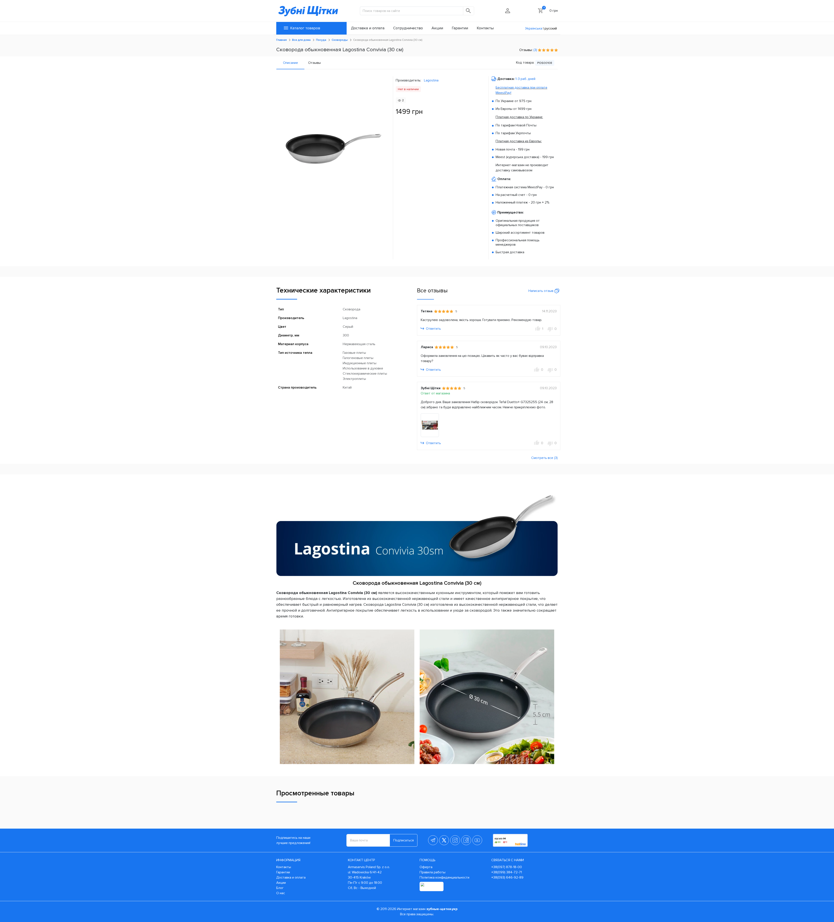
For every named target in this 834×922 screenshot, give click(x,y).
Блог (280, 888)
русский (550, 28)
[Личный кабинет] (507, 11)
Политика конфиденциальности (444, 877)
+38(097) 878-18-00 (506, 867)
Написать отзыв (541, 291)
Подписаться (403, 840)
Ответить (433, 328)
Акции (281, 883)
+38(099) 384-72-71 (506, 872)
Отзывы (314, 63)
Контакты (283, 867)
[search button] (468, 11)
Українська (533, 28)
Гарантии (283, 872)
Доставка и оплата (291, 877)
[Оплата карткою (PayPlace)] (431, 886)
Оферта (426, 867)
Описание (290, 63)
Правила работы (432, 872)
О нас (280, 893)
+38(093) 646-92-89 (507, 877)
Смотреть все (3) (544, 458)
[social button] (433, 840)
